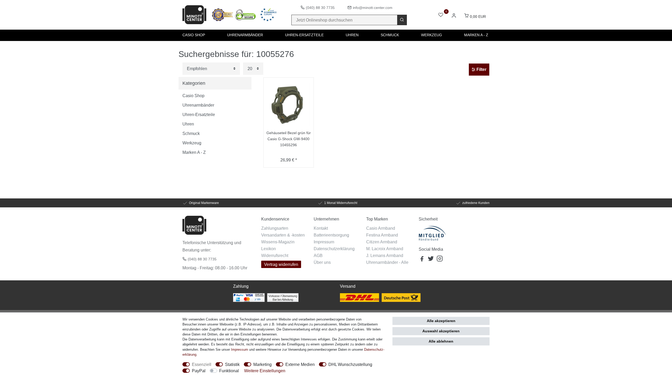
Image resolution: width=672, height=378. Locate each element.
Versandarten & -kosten (283, 235)
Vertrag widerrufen (281, 264)
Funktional (229, 370)
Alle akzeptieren (441, 321)
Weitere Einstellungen (264, 370)
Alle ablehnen (441, 341)
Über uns (322, 262)
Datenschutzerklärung (334, 248)
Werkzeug (431, 35)
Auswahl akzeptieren (441, 331)
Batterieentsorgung (331, 235)
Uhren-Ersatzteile (304, 35)
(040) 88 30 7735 (320, 8)
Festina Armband (382, 235)
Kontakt (321, 228)
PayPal (199, 370)
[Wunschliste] (441, 15)
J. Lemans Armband (384, 255)
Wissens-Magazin (278, 241)
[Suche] (402, 20)
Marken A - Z (476, 35)
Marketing (262, 364)
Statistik (232, 364)
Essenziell (201, 364)
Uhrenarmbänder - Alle (387, 262)
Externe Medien (300, 364)
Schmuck (390, 35)
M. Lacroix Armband (384, 248)
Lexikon (268, 248)
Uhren (352, 35)
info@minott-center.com (372, 8)
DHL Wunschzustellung (350, 364)
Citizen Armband (381, 241)
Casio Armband (380, 228)
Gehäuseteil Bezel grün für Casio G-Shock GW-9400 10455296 (288, 139)
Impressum (324, 241)
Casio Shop (193, 35)
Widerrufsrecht (274, 255)
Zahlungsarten (274, 228)
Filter (480, 69)
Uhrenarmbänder (245, 35)
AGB (318, 255)
